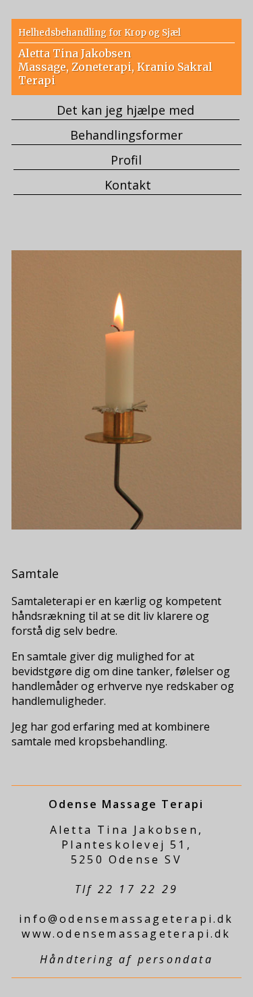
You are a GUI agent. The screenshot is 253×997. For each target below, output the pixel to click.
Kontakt (128, 185)
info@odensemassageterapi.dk (126, 918)
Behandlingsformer (126, 135)
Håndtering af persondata (126, 959)
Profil (126, 160)
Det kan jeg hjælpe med (125, 110)
